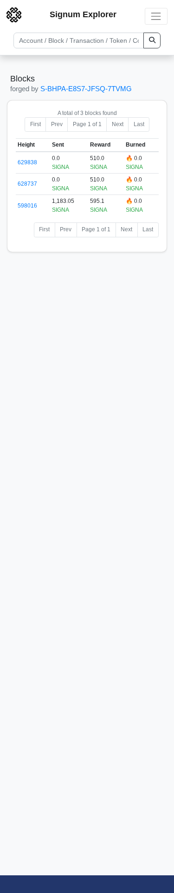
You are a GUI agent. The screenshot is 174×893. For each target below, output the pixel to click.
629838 (27, 162)
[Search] (152, 40)
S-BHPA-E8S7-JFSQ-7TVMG (86, 89)
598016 (27, 205)
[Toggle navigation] (156, 16)
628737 (27, 184)
